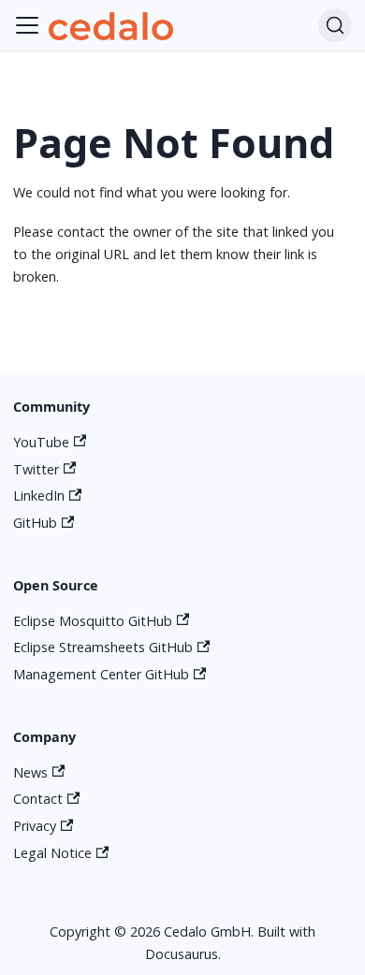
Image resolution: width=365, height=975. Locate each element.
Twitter (36, 469)
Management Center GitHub (101, 674)
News (30, 772)
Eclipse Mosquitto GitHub (92, 621)
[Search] (335, 25)
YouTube (41, 442)
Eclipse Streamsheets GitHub (103, 647)
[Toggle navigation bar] (27, 25)
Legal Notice (52, 853)
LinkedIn (39, 495)
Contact (38, 799)
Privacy (34, 826)
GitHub (35, 522)
